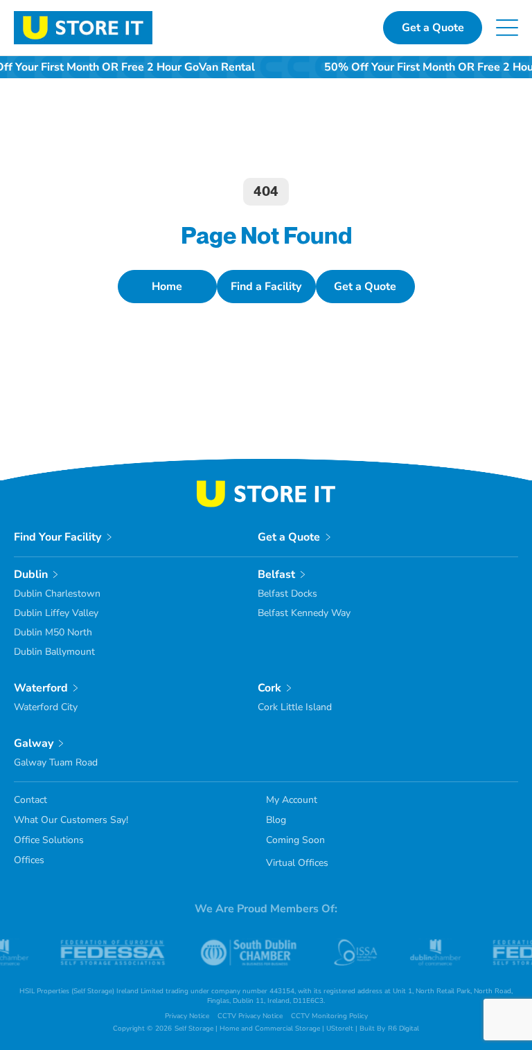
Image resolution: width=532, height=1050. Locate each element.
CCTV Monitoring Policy (329, 1016)
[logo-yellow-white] (266, 486)
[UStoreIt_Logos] (83, 16)
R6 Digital (403, 1028)
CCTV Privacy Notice (250, 1016)
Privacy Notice (187, 1016)
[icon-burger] (507, 25)
